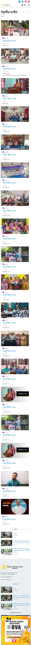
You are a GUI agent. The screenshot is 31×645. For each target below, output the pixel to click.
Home (2, 16)
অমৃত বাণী (6, 38)
